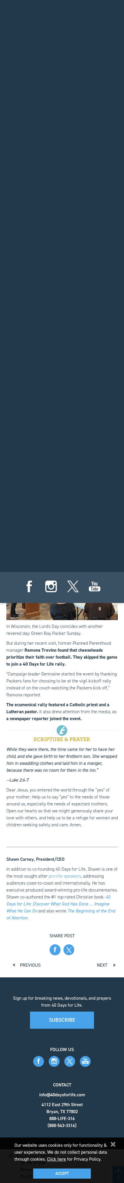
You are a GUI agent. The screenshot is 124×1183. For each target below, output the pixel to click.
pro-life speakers (65, 876)
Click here (56, 1159)
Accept (62, 1173)
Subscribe (62, 1020)
